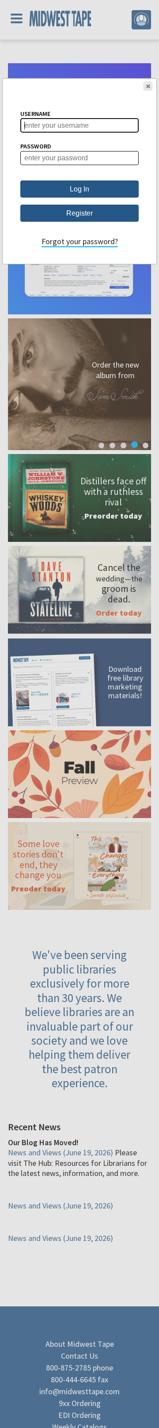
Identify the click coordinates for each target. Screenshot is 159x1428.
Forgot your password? (80, 241)
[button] (148, 86)
